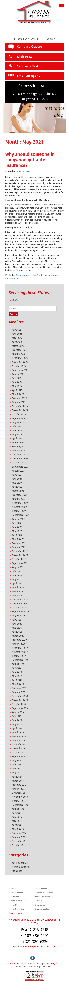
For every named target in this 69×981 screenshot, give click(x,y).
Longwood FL (12, 278)
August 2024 (18, 422)
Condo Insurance (16, 897)
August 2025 (18, 374)
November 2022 (20, 507)
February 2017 (19, 784)
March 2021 (18, 587)
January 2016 (18, 837)
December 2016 (20, 792)
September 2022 (20, 515)
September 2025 (20, 370)
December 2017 (19, 744)
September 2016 (20, 805)
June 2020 (17, 623)
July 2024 (16, 426)
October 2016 (19, 800)
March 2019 (18, 684)
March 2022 (18, 539)
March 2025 (18, 394)
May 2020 (17, 627)
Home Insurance (20, 867)
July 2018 (16, 716)
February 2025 (19, 398)
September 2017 (20, 756)
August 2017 (18, 760)
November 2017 (20, 748)
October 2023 (19, 462)
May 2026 (17, 338)
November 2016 (20, 796)
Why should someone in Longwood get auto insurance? (30, 160)
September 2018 (20, 708)
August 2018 (18, 712)
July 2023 (16, 474)
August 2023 (18, 470)
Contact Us (13, 905)
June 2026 (17, 333)
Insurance (17, 871)
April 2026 (17, 342)
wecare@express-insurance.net (38, 946)
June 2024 (17, 430)
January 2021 (18, 595)
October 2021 (19, 559)
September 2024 (20, 418)
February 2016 (19, 833)
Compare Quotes (29, 46)
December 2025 (20, 358)
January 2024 (18, 450)
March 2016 (18, 829)
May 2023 (17, 482)
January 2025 (18, 402)
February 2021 (19, 591)
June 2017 (17, 768)
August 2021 (18, 567)
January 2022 (18, 547)
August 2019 (18, 664)
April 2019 (17, 680)
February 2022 (19, 543)
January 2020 (19, 643)
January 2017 (18, 788)
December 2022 (20, 503)
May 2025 (17, 386)
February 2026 (19, 350)
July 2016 (16, 813)
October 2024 (19, 414)
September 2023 (20, 466)
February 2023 (19, 495)
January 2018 (18, 740)
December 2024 (20, 406)
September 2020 (20, 611)
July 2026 (16, 329)
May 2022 (17, 531)
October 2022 (19, 511)
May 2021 (17, 579)
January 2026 (18, 354)
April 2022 (17, 535)
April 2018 (17, 728)
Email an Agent (28, 76)
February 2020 (19, 639)
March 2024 (18, 442)
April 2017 (17, 776)
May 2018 (17, 724)
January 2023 (18, 499)
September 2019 (20, 660)
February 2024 (19, 446)
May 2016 (17, 821)
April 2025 (17, 390)
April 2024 (17, 438)
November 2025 (20, 362)
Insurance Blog (15, 913)
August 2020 (18, 615)
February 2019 (19, 688)
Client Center (40, 905)
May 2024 (17, 434)
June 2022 (17, 527)
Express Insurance (51, 275)
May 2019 (17, 676)
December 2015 (20, 841)
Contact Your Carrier (17, 909)
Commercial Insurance (43, 893)
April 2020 (17, 631)
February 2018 (19, 736)
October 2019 (19, 656)
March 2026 (18, 346)
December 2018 (20, 696)
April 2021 (17, 583)
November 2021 (20, 555)
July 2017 (16, 764)
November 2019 (20, 652)
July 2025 (16, 378)
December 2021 (20, 551)
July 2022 (16, 523)
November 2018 (20, 700)
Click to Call (26, 57)
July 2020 (16, 619)
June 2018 (17, 720)
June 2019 (17, 672)
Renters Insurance (42, 897)
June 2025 (17, 382)
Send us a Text (27, 66)
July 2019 (16, 668)
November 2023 (20, 458)
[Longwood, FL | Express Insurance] (34, 14)
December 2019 (20, 648)
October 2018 (19, 704)
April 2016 (17, 825)
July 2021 (16, 571)
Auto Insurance (24, 275)
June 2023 (17, 478)
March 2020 (18, 635)
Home (11, 889)
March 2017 (18, 780)
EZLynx (54, 963)
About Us (38, 901)
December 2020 (20, 599)
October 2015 (19, 845)
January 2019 (18, 692)
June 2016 (17, 817)
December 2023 (20, 454)
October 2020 (19, 607)
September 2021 (20, 563)
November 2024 (20, 410)
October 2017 (18, 752)
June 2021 (17, 575)
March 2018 (18, 732)
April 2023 (17, 486)
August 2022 (18, 519)
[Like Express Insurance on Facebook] (32, 958)
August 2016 (18, 809)
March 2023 (18, 490)
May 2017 (16, 772)
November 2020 (20, 603)
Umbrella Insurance (17, 901)
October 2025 (19, 366)
